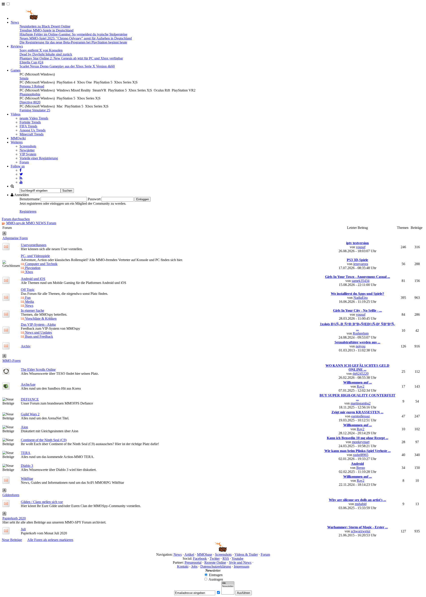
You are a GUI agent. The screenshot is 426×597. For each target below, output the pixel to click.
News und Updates (38, 332)
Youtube (237, 558)
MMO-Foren (11, 361)
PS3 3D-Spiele (357, 260)
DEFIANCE (30, 399)
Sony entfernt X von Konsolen (41, 50)
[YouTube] (21, 182)
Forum (24, 162)
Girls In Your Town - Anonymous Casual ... (357, 277)
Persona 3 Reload (32, 86)
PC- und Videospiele (35, 256)
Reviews (17, 46)
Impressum (241, 566)
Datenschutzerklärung (215, 566)
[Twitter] (21, 174)
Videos (15, 114)
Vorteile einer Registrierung (39, 158)
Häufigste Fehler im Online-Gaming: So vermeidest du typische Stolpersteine (73, 34)
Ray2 (360, 386)
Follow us (18, 166)
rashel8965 (360, 455)
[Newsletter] (228, 586)
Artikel (189, 554)
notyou (360, 346)
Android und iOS (33, 279)
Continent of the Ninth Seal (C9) (44, 440)
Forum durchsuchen (16, 219)
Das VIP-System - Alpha (38, 324)
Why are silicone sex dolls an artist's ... (357, 500)
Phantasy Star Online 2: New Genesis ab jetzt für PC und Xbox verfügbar (71, 58)
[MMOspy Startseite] (24, 18)
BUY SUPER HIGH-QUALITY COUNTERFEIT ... (357, 397)
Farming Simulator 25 (35, 110)
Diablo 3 (27, 466)
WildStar (27, 478)
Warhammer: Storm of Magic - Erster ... (357, 527)
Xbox (28, 272)
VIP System (28, 154)
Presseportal (193, 562)
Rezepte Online (215, 562)
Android (357, 464)
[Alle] (228, 583)
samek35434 (360, 281)
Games (15, 70)
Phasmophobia (30, 94)
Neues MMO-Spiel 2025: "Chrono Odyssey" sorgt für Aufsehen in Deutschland (76, 38)
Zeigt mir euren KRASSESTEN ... (357, 412)
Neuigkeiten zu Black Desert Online (45, 26)
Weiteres (17, 142)
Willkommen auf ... (357, 382)
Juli (23, 529)
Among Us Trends (32, 130)
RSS (226, 558)
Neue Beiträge (12, 540)
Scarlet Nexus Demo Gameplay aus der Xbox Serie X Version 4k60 (67, 66)
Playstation (32, 268)
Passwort (94, 199)
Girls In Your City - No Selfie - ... (357, 310)
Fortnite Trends (30, 122)
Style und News (240, 562)
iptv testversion (357, 243)
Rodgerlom (361, 333)
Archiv (26, 346)
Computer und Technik (40, 264)
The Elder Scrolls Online (38, 369)
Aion (24, 427)
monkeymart (360, 442)
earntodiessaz (360, 416)
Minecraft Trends (31, 134)
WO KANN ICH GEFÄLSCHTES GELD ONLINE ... (357, 367)
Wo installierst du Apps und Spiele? (357, 294)
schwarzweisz (360, 531)
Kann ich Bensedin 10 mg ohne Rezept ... (357, 438)
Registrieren (28, 211)
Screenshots (28, 146)
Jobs (194, 566)
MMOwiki (18, 138)
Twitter (215, 558)
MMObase (204, 554)
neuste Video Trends (34, 118)
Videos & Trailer (246, 554)
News (15, 22)
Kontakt (182, 566)
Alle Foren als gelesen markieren (50, 540)
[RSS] (21, 178)
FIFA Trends (28, 126)
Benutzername (30, 199)
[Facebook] (21, 170)
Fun (27, 297)
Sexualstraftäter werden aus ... (357, 342)
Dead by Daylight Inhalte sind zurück (46, 54)
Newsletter (27, 150)
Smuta (24, 78)
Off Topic (28, 290)
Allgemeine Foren (15, 238)
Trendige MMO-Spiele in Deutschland (46, 30)
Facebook (200, 558)
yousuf (360, 247)
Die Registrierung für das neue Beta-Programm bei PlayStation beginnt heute (73, 42)
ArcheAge (28, 384)
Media (29, 301)
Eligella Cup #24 (31, 62)
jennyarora (360, 264)
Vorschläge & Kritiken (40, 318)
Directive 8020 (30, 102)
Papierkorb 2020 (14, 518)
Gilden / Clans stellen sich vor (42, 502)
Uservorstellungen (33, 245)
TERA (25, 453)
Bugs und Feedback (38, 336)
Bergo (360, 468)
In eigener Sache (32, 310)
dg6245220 (361, 373)
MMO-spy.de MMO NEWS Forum (31, 223)
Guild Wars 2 (30, 414)
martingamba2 (361, 403)
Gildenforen (10, 495)
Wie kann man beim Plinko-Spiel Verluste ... (357, 451)
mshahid (361, 504)
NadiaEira (360, 297)
